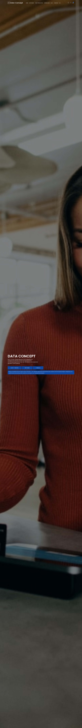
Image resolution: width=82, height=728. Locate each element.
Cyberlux (38, 367)
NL (59, 3)
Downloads (47, 3)
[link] (15, 3)
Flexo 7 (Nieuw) (14, 367)
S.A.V (52, 3)
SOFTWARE (31, 3)
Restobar (27, 367)
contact (56, 3)
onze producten (39, 3)
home (27, 3)
